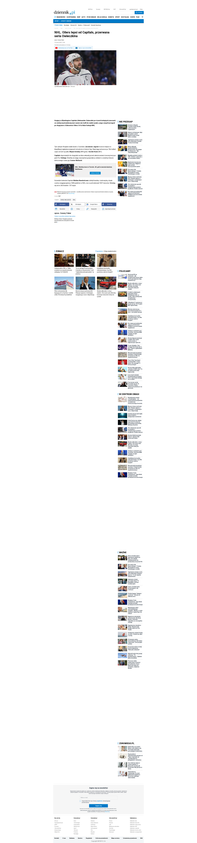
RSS (141, 838)
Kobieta (92, 820)
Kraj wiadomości (110, 251)
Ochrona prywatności (101, 838)
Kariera (80, 838)
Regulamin (89, 838)
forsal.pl (98, 9)
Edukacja (93, 824)
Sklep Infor (57, 832)
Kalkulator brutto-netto (135, 830)
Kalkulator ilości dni (134, 822)
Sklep (141, 9)
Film (92, 830)
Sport (57, 21)
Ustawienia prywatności (130, 838)
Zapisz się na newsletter (85, 48)
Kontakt (56, 838)
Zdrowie (76, 830)
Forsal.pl (56, 826)
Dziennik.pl (77, 818)
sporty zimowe (68, 28)
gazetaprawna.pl (134, 9)
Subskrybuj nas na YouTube (65, 48)
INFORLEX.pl (107, 9)
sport (61, 28)
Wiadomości (77, 826)
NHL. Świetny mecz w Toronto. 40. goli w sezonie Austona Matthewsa (93, 168)
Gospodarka (77, 824)
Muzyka (93, 832)
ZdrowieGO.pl (122, 9)
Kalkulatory (133, 818)
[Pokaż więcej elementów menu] (142, 17)
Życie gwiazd (94, 828)
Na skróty (57, 818)
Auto (75, 820)
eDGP (55, 824)
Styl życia (111, 832)
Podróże (76, 832)
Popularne (99, 251)
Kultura (92, 833)
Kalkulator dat (133, 820)
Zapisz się (98, 806)
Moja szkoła (94, 826)
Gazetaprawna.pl (58, 822)
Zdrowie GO (73, 25)
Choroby (111, 828)
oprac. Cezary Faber (59, 40)
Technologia (77, 822)
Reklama (71, 838)
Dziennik (56, 28)
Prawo (110, 820)
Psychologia (112, 830)
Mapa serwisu (115, 838)
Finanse (111, 822)
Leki (110, 824)
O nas (64, 838)
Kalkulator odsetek (134, 828)
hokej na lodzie (66, 200)
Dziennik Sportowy (96, 25)
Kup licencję (71, 193)
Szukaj (140, 12)
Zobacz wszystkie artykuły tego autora (64, 216)
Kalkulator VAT (133, 826)
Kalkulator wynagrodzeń (136, 832)
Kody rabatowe (94, 822)
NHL (74, 200)
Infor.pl (56, 820)
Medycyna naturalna (114, 826)
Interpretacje (57, 830)
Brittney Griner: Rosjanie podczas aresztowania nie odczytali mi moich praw (64, 220)
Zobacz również (95, 173)
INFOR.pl (90, 9)
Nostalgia (66, 25)
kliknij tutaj (107, 811)
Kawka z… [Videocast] (84, 25)
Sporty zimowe (66, 21)
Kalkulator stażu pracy (135, 824)
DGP (115, 9)
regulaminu (100, 801)
